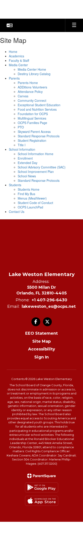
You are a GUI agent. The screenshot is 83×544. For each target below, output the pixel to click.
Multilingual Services (32, 118)
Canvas (23, 96)
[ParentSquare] (41, 475)
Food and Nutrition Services (37, 109)
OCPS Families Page (32, 122)
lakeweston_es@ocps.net (49, 306)
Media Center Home (32, 69)
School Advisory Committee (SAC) (42, 167)
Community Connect (32, 100)
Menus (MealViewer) (32, 198)
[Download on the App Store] (41, 501)
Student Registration (32, 140)
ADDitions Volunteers (32, 87)
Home (13, 51)
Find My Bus (26, 194)
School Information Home (35, 154)
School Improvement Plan (36, 171)
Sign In (41, 357)
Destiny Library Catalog (34, 74)
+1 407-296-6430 (49, 300)
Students (15, 185)
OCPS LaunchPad (30, 207)
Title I (21, 145)
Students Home (28, 189)
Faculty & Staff (19, 60)
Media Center (18, 65)
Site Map (41, 341)
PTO (21, 127)
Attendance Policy (30, 91)
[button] (9, 25)
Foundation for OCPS (33, 114)
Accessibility (41, 349)
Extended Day (27, 162)
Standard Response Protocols (39, 136)
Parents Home (28, 82)
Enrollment (25, 158)
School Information (22, 149)
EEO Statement (41, 333)
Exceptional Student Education (39, 105)
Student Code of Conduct (35, 202)
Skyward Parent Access (34, 131)
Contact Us (16, 211)
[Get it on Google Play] (41, 487)
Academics (16, 56)
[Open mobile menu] (74, 25)
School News (27, 176)
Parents (14, 78)
